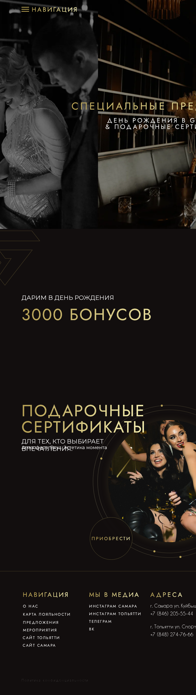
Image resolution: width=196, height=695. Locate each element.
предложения (41, 622)
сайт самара (39, 645)
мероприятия (40, 630)
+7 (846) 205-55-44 (171, 613)
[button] (55, 9)
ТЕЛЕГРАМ (100, 621)
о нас (31, 606)
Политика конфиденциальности (55, 680)
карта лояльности (47, 614)
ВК (91, 629)
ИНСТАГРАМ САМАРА (113, 606)
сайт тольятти (41, 638)
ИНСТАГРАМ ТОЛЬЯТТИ (115, 614)
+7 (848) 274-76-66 (171, 634)
